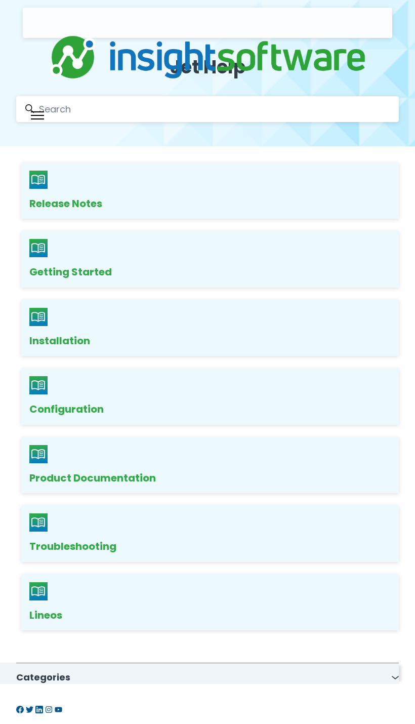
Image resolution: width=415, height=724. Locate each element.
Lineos (45, 615)
